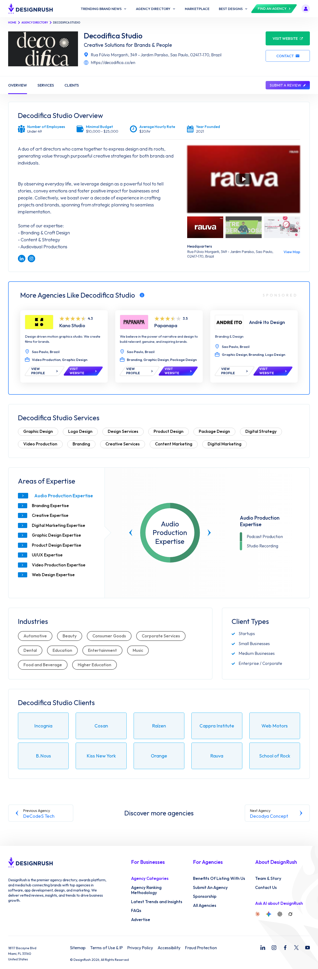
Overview (17, 85)
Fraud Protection (201, 947)
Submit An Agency (210, 887)
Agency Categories (150, 878)
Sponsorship (205, 896)
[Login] (305, 8)
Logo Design (80, 431)
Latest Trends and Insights (156, 901)
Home (12, 22)
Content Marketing (173, 444)
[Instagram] (274, 947)
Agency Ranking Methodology (146, 890)
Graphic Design (38, 431)
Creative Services (122, 444)
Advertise (140, 919)
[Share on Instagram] (31, 258)
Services (45, 85)
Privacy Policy (140, 947)
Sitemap (77, 947)
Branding (81, 444)
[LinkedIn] (262, 947)
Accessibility (169, 947)
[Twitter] (296, 947)
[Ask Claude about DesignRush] (257, 914)
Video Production (40, 444)
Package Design (214, 431)
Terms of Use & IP (106, 947)
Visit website (285, 38)
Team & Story (268, 878)
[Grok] (290, 914)
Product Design (168, 431)
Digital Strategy (261, 431)
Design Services (123, 431)
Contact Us (266, 887)
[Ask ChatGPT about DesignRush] (279, 914)
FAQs (136, 910)
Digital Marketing (224, 444)
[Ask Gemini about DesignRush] (269, 914)
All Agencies (204, 905)
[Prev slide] (130, 532)
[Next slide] (209, 532)
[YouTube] (307, 947)
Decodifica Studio (113, 35)
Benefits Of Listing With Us (219, 878)
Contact (285, 56)
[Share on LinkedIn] (21, 258)
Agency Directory (34, 22)
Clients (71, 85)
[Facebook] (285, 947)
